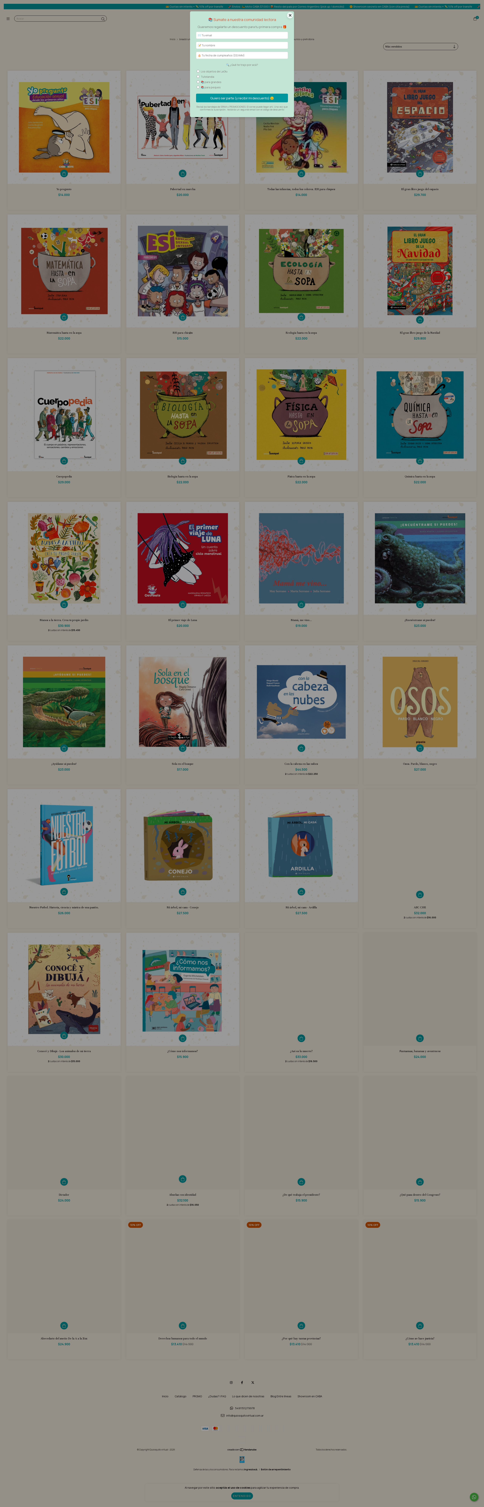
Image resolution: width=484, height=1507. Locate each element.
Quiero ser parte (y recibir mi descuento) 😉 (242, 98)
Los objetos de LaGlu (214, 71)
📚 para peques (211, 87)
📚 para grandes (211, 82)
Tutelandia (207, 76)
